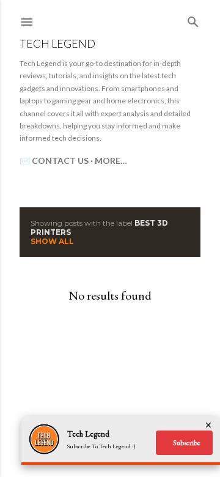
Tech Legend (57, 43)
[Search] (193, 19)
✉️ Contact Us (54, 160)
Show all (52, 241)
